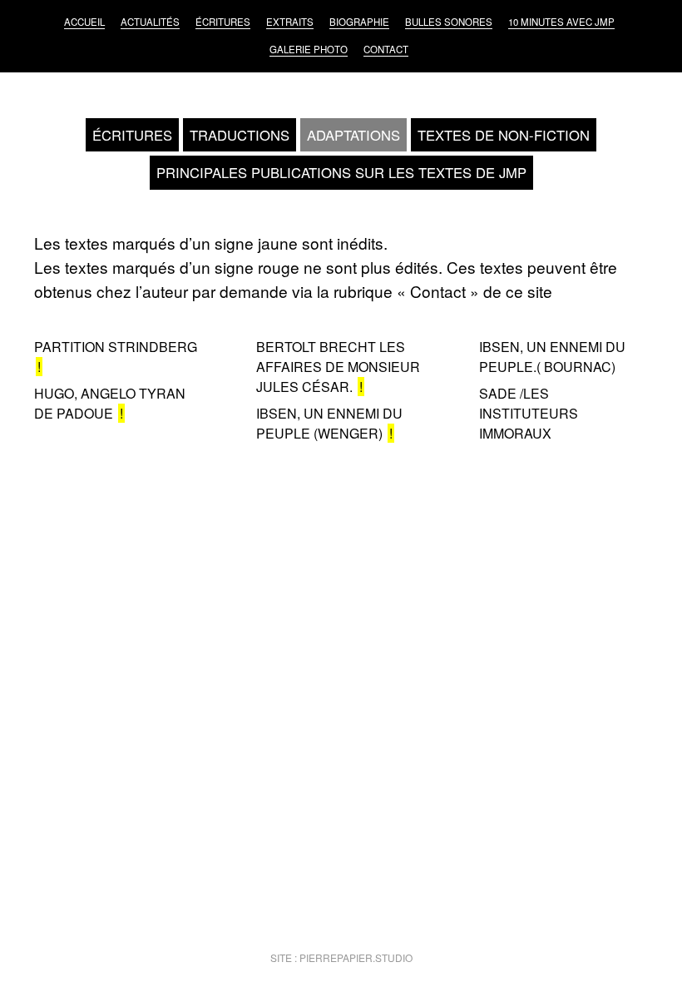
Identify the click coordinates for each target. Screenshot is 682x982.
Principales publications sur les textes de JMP (341, 172)
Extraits (290, 21)
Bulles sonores (448, 21)
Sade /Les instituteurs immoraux (528, 413)
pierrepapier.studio (356, 957)
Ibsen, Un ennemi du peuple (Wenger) (329, 423)
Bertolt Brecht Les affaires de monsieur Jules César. (338, 366)
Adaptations (353, 135)
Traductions (239, 135)
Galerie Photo (308, 49)
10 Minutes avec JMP (561, 21)
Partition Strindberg (115, 346)
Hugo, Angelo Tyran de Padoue (109, 403)
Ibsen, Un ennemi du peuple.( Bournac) (552, 356)
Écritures (222, 21)
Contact (385, 49)
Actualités (150, 21)
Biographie (359, 21)
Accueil (84, 21)
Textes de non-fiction (504, 135)
